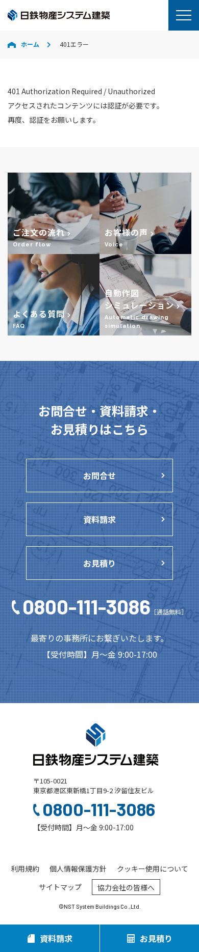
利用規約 (25, 868)
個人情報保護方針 (78, 868)
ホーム (30, 44)
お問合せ (99, 475)
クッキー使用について (152, 868)
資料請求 (99, 519)
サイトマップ (60, 887)
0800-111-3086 (104, 606)
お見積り (99, 563)
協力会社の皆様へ (126, 887)
